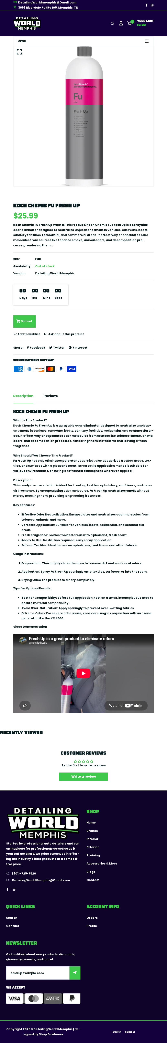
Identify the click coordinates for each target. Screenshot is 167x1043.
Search (11, 918)
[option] (83, 116)
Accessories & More (102, 863)
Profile (92, 926)
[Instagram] (152, 5)
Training (93, 855)
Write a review (83, 776)
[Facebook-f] (146, 5)
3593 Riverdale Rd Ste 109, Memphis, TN (48, 8)
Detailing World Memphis (54, 273)
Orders (92, 918)
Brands (92, 831)
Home (91, 822)
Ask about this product (66, 334)
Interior (93, 839)
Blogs (91, 872)
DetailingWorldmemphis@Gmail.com (47, 2)
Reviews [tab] (51, 395)
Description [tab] (23, 395)
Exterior (93, 847)
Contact (93, 880)
